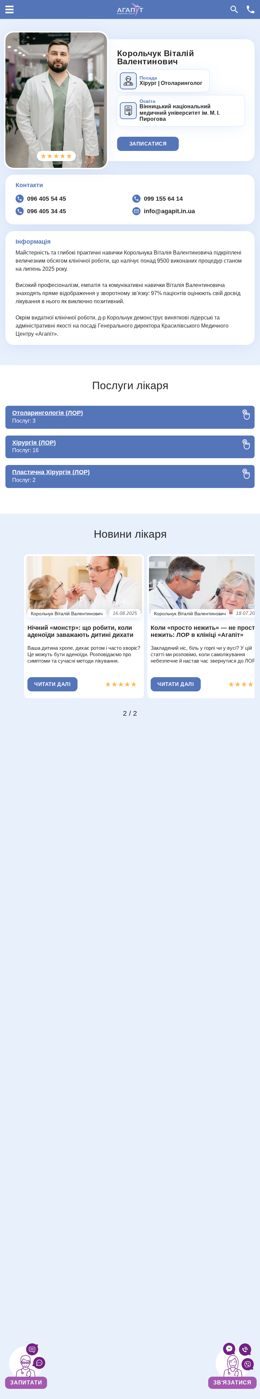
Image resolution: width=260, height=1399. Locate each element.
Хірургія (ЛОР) (34, 442)
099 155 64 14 (163, 198)
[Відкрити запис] (233, 1363)
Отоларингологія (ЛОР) (47, 412)
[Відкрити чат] (26, 1363)
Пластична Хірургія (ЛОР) (51, 472)
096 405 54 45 (46, 198)
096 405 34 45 (46, 211)
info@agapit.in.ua (169, 211)
